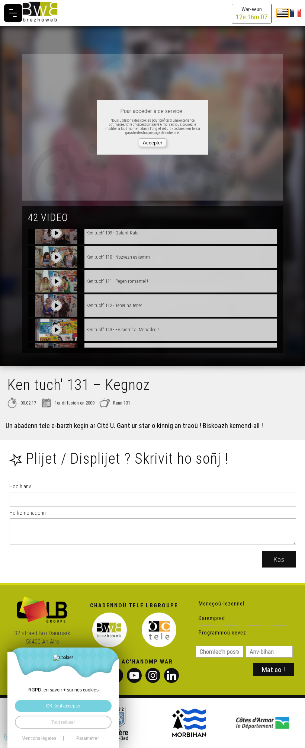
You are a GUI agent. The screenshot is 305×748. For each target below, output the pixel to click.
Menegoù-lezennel (221, 603)
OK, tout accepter (63, 705)
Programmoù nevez (222, 632)
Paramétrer (87, 738)
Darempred (212, 618)
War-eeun (251, 13)
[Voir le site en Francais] (295, 12)
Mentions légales (39, 738)
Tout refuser (63, 722)
